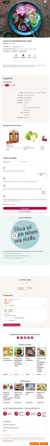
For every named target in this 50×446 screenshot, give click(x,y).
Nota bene (14, 85)
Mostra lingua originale (19, 317)
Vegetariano (14, 51)
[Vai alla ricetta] (8, 361)
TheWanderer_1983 (13, 299)
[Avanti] (45, 140)
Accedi (26, 261)
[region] (25, 440)
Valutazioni (21, 288)
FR (6, 435)
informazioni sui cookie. (8, 441)
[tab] (25, 421)
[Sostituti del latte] (30, 393)
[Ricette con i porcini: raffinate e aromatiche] (42, 393)
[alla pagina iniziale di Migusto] (6, 1)
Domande (29, 288)
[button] (5, 300)
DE (3, 435)
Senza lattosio (7, 51)
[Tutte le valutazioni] (6, 43)
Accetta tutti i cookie (34, 443)
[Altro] (45, 305)
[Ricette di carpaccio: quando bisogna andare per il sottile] (8, 393)
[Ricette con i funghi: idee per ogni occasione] (19, 393)
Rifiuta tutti (44, 443)
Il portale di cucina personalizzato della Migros (13, 408)
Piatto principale (23, 51)
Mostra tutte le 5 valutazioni (11, 325)
